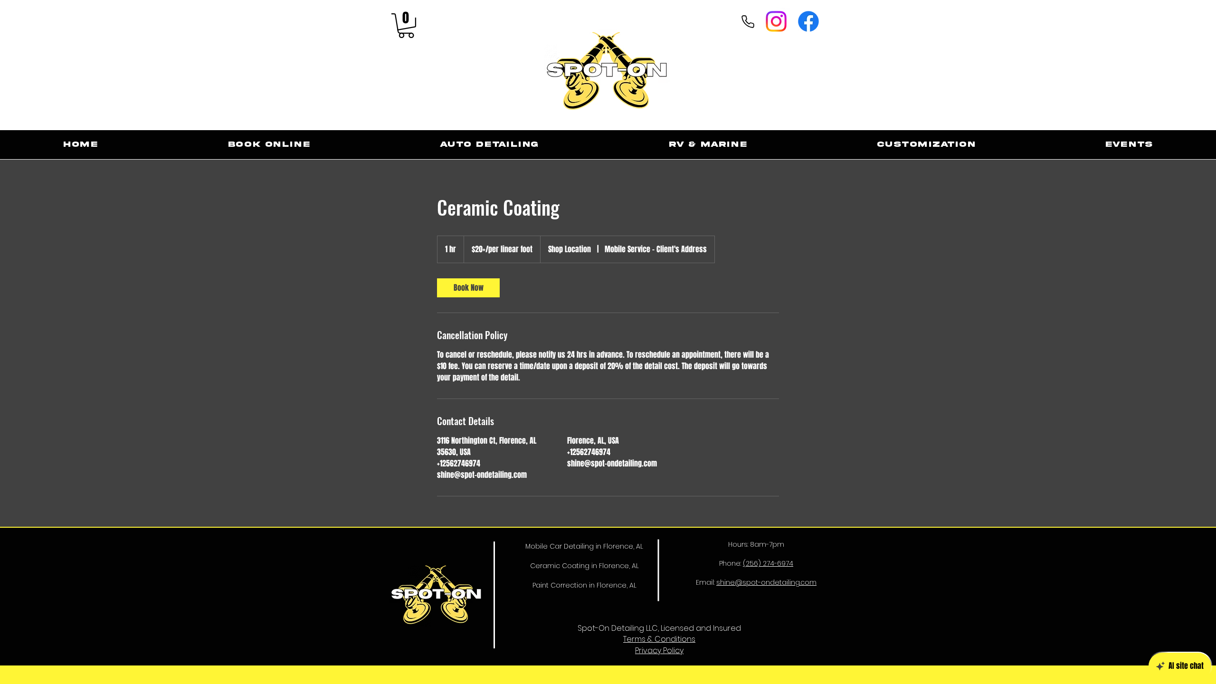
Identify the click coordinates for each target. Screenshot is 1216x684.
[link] (468, 287)
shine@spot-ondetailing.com (766, 582)
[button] (406, 25)
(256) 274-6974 (768, 563)
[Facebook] (808, 21)
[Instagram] (776, 21)
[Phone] (747, 21)
